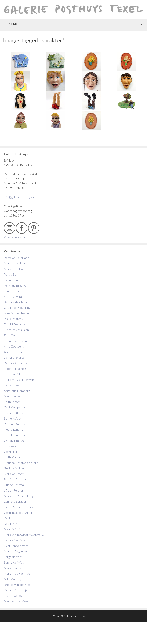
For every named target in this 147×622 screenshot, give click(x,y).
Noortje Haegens (15, 368)
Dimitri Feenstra (14, 324)
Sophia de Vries (14, 562)
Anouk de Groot (14, 352)
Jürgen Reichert (14, 490)
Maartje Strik (12, 529)
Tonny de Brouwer (16, 285)
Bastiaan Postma (15, 479)
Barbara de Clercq (16, 302)
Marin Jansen (12, 396)
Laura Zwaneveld (15, 595)
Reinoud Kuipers (14, 424)
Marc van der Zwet (16, 601)
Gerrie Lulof (12, 451)
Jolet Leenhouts (14, 435)
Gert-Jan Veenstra (16, 546)
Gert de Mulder (14, 468)
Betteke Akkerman (16, 258)
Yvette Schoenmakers (18, 507)
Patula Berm (12, 274)
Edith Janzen (12, 402)
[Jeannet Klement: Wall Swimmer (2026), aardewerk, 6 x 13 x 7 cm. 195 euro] (56, 100)
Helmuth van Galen (16, 330)
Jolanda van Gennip (16, 341)
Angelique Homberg (17, 390)
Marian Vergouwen (16, 551)
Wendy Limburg (14, 440)
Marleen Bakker (14, 269)
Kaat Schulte (12, 518)
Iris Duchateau (13, 318)
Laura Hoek (11, 385)
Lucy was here (13, 446)
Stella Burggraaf (14, 296)
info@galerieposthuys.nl (19, 197)
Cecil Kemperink (14, 407)
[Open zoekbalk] (142, 24)
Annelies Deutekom (17, 313)
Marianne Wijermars (17, 573)
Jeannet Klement (15, 413)
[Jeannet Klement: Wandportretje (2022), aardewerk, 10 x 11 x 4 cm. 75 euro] (91, 81)
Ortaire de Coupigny (17, 307)
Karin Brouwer (13, 280)
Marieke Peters (14, 474)
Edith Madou (12, 457)
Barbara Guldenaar (16, 363)
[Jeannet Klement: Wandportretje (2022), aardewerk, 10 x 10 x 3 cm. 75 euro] (56, 81)
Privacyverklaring (15, 237)
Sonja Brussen (13, 291)
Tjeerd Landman (14, 429)
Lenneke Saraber (15, 501)
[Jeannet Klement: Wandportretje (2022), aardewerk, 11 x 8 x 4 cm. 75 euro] (126, 81)
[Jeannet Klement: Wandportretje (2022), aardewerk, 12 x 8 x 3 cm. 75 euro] (20, 100)
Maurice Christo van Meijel (21, 462)
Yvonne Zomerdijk (15, 590)
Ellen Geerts (12, 335)
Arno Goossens (14, 346)
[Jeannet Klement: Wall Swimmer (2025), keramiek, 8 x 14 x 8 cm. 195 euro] (91, 100)
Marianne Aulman (15, 263)
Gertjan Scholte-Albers (19, 512)
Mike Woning (12, 579)
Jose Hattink (12, 374)
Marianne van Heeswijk (19, 379)
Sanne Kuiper (12, 418)
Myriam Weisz (13, 568)
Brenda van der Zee (17, 584)
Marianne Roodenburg (18, 496)
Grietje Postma (14, 485)
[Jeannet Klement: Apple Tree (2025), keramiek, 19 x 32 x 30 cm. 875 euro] (126, 100)
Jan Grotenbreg (14, 357)
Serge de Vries (13, 557)
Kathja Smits (12, 523)
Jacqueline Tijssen (15, 540)
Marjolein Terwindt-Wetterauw (24, 534)
